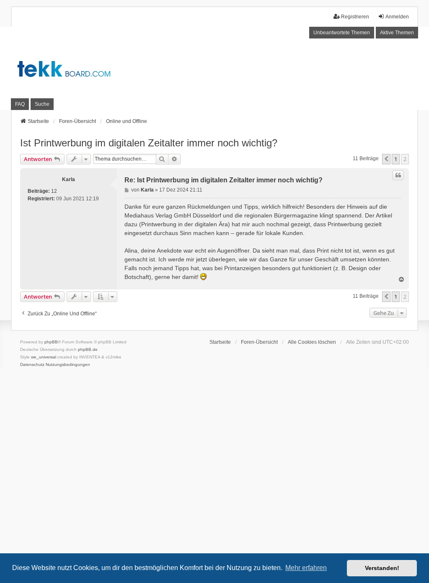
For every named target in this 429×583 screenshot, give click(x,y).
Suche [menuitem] (42, 104)
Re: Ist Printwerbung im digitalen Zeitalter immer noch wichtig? (223, 180)
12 (54, 191)
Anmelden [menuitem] (397, 17)
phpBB (51, 342)
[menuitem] (32, 364)
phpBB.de (88, 349)
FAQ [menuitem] (20, 104)
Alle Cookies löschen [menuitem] (312, 342)
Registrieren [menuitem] (355, 17)
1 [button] (395, 159)
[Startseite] (214, 68)
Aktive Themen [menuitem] (397, 33)
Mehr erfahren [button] (306, 567)
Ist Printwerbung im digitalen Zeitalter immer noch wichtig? (148, 142)
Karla (68, 179)
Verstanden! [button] (382, 568)
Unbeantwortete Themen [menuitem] (341, 33)
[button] (386, 159)
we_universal (43, 357)
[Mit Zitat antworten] (398, 175)
